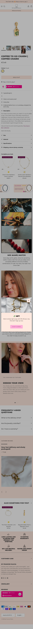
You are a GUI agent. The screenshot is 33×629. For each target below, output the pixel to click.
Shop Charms (16, 326)
